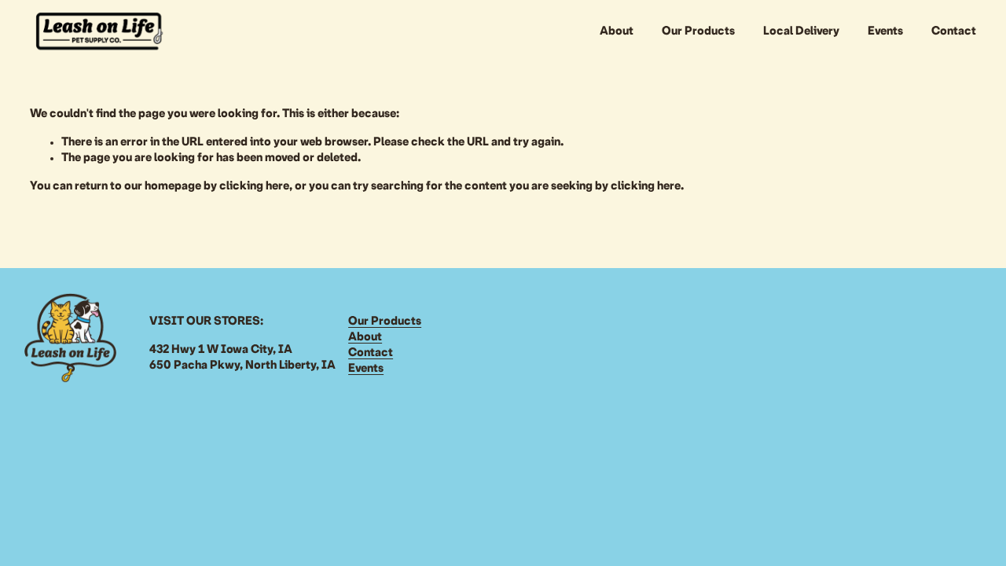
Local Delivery (801, 31)
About (616, 31)
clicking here (254, 186)
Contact (953, 31)
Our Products (698, 31)
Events (885, 31)
